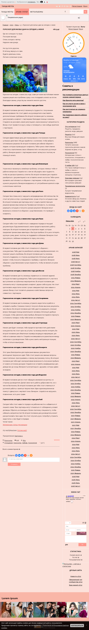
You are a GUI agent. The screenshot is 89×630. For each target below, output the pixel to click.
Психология (69, 153)
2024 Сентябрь (75, 457)
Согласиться (77, 625)
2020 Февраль (75, 319)
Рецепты (68, 134)
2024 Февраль (76, 435)
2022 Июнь (76, 403)
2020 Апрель (75, 326)
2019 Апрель (75, 287)
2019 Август (75, 300)
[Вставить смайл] (85, 523)
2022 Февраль (76, 396)
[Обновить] (83, 523)
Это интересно (71, 126)
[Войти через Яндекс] (25, 455)
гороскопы (17, 443)
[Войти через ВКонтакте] (19, 455)
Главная (5, 25)
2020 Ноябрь (75, 348)
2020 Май (75, 329)
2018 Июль (76, 258)
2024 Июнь (76, 448)
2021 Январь (75, 355)
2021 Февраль (76, 358)
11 (78, 232)
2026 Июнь (76, 480)
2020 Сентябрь (75, 342)
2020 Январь (75, 316)
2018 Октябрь (76, 268)
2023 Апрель (75, 422)
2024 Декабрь (75, 467)
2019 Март (76, 284)
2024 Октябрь (76, 460)
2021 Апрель (75, 364)
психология (32, 443)
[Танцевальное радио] (41, 18)
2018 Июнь (76, 255)
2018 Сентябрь (75, 265)
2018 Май (75, 252)
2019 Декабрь (76, 313)
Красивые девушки (72, 178)
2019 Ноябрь (75, 310)
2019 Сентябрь (75, 303)
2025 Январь (75, 470)
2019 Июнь (76, 294)
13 (85, 232)
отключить (31, 2)
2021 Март (76, 361)
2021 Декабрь (76, 390)
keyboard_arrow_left (1, 610)
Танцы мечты (8, 6)
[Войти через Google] (28, 455)
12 (81, 232)
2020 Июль (76, 335)
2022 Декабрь (75, 412)
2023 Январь (75, 416)
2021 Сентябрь (75, 380)
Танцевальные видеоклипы (75, 186)
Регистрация (77, 6)
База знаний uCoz (75, 585)
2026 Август (75, 486)
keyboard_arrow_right (88, 610)
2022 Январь (75, 393)
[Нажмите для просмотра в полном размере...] (25, 92)
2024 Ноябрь (75, 464)
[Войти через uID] (16, 455)
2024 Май (75, 444)
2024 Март (76, 438)
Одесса (73, 56)
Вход (85, 6)
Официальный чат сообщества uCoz (75, 581)
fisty (24, 440)
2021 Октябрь (76, 383)
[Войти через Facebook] (22, 455)
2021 (11, 25)
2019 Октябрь (76, 307)
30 (73, 241)
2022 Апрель (75, 400)
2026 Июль (76, 483)
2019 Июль (76, 297)
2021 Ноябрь (75, 387)
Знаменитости (70, 196)
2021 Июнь (76, 371)
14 (66, 235)
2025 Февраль (76, 473)
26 (82, 238)
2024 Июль (76, 451)
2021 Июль (76, 374)
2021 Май (75, 367)
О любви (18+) (70, 165)
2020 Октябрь (76, 345)
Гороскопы (8, 440)
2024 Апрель (75, 441)
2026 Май (75, 476)
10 (76, 232)
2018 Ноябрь (75, 271)
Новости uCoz (75, 576)
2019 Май (75, 291)
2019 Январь (75, 278)
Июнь (17, 25)
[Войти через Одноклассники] (31, 455)
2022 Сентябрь (75, 409)
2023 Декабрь (75, 428)
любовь (24, 443)
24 (76, 238)
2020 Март (76, 323)
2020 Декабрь (75, 351)
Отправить (14, 464)
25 (79, 238)
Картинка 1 (19, 436)
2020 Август (75, 339)
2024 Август (75, 454)
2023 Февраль (76, 419)
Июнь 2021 (70, 221)
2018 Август (75, 262)
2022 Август (75, 406)
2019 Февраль (76, 281)
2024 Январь (75, 432)
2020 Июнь (76, 332)
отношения (8, 443)
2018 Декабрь (76, 274)
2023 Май (75, 425)
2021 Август (75, 377)
